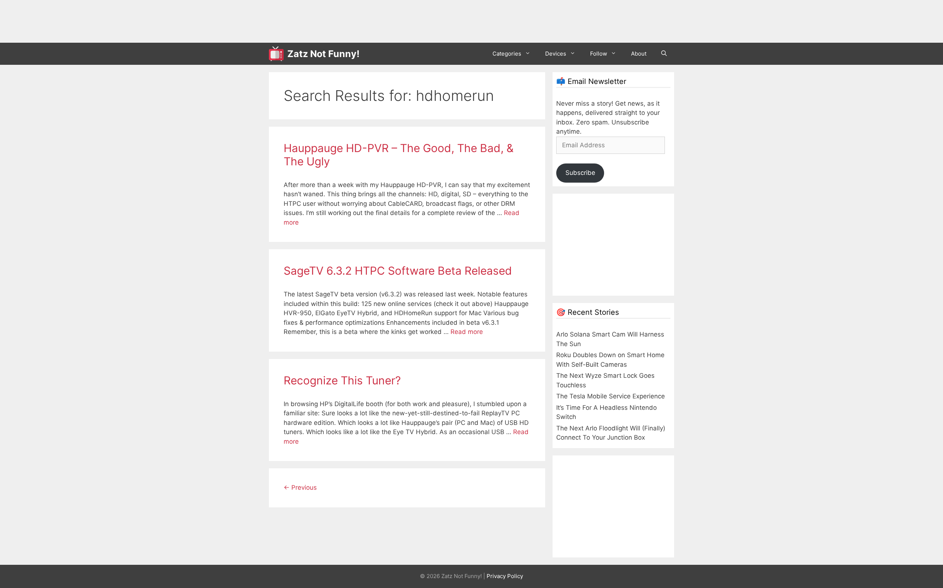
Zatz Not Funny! (323, 53)
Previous (300, 487)
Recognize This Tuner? (342, 380)
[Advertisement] (403, 20)
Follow (598, 53)
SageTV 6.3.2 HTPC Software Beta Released (398, 270)
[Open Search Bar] (664, 54)
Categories (506, 53)
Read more (467, 331)
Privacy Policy (505, 576)
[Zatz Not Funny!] (278, 54)
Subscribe (580, 172)
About (638, 53)
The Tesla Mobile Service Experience (610, 396)
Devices (555, 53)
